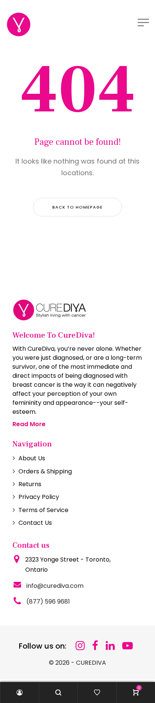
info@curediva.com (55, 585)
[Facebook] (95, 645)
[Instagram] (80, 645)
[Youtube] (127, 645)
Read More (29, 424)
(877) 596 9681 (48, 601)
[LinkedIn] (110, 645)
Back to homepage (77, 207)
